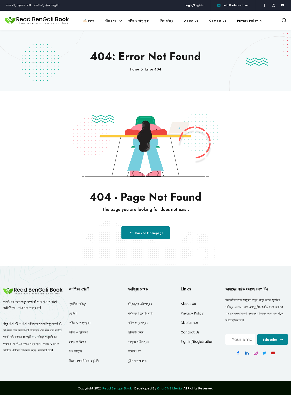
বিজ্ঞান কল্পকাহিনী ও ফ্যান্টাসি (84, 360)
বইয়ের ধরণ (111, 20)
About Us (191, 20)
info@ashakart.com (236, 5)
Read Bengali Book (117, 388)
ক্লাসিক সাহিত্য (77, 303)
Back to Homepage (149, 233)
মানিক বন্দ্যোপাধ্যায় (138, 322)
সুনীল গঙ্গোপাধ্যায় (137, 360)
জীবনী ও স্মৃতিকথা (78, 332)
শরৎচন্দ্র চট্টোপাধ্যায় (138, 341)
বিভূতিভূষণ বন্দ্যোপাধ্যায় (140, 313)
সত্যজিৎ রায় (134, 351)
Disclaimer (189, 322)
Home (134, 69)
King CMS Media (169, 388)
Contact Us (217, 20)
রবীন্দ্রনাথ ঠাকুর (135, 332)
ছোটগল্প (73, 313)
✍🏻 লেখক (88, 20)
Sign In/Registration (197, 341)
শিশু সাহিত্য (166, 20)
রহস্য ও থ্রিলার (77, 341)
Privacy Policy (247, 20)
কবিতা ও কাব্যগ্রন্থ (138, 20)
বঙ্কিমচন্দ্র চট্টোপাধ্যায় (140, 303)
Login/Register (195, 5)
